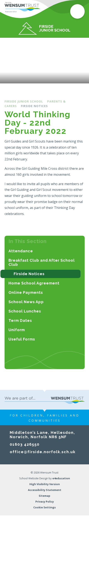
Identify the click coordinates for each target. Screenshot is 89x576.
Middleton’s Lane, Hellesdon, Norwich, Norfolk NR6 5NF (42, 434)
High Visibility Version (44, 484)
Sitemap (44, 496)
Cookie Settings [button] (44, 507)
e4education (61, 478)
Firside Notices (34, 106)
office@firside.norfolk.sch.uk (43, 452)
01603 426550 (25, 444)
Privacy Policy (44, 501)
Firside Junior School (24, 101)
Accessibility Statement (44, 490)
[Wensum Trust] (22, 7)
